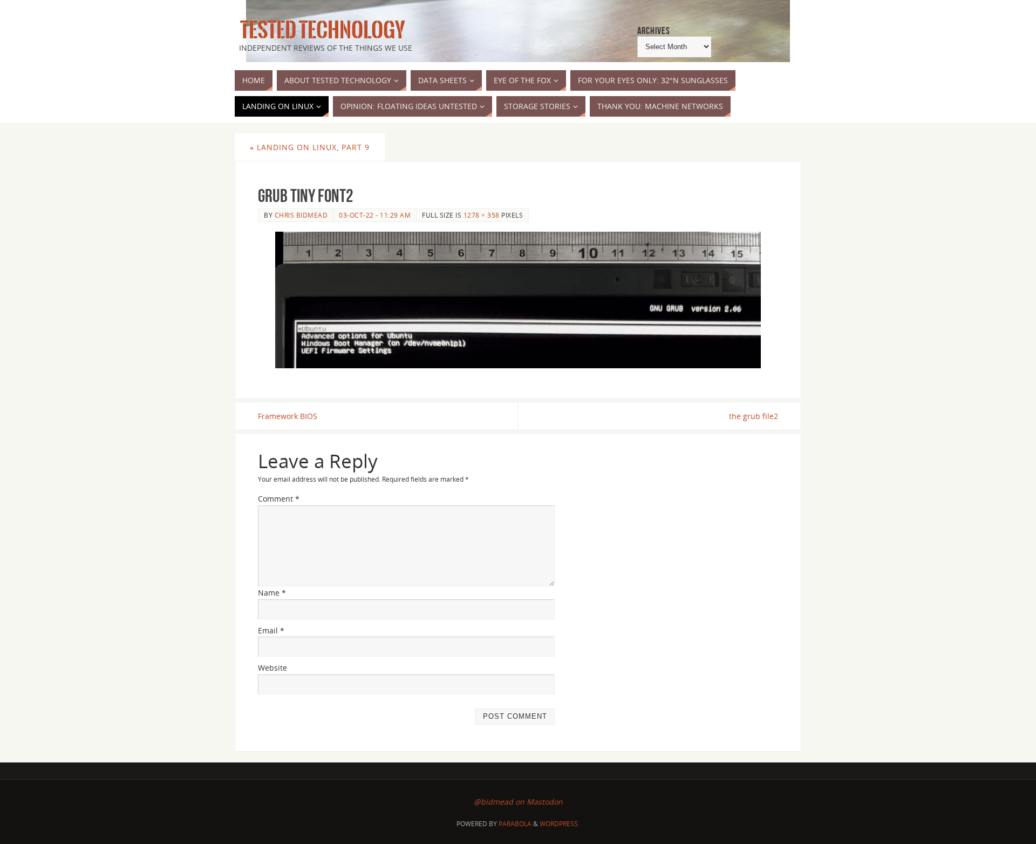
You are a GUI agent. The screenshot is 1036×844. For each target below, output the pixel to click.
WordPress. (560, 823)
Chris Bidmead (301, 215)
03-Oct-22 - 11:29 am (375, 215)
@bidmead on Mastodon (518, 801)
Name (272, 593)
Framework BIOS (287, 416)
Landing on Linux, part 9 (310, 147)
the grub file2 (753, 416)
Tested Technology (320, 30)
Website (272, 668)
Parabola (515, 823)
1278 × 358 (482, 215)
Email (271, 630)
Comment (278, 499)
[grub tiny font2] (518, 300)
